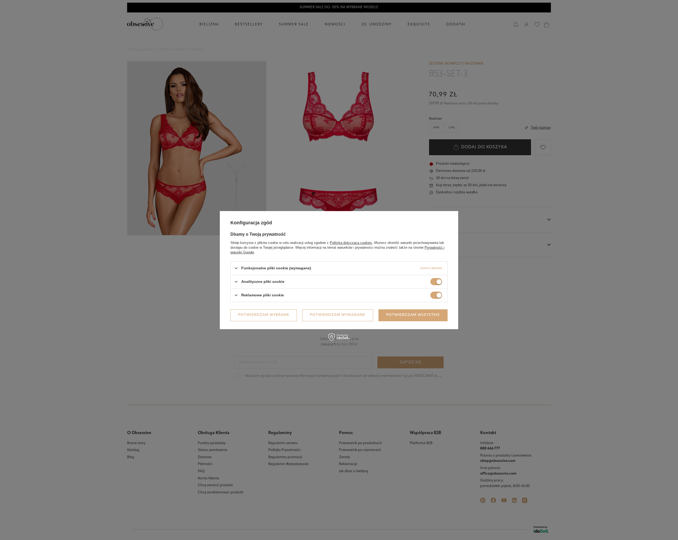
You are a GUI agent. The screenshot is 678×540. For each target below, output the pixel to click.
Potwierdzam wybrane (263, 315)
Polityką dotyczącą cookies (351, 242)
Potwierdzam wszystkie (413, 315)
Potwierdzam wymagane (337, 315)
